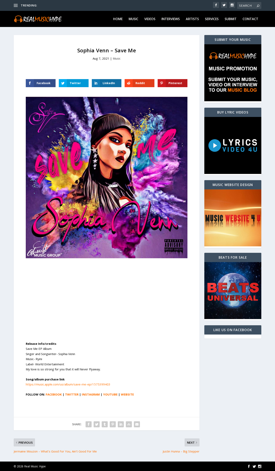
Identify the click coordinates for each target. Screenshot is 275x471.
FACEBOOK (54, 394)
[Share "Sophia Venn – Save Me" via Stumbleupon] (129, 424)
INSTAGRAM (91, 394)
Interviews (170, 19)
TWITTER (72, 394)
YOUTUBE (110, 394)
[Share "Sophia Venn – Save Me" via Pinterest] (113, 424)
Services (212, 19)
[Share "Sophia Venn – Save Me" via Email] (137, 424)
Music (133, 19)
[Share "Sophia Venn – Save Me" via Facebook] (89, 424)
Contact (250, 19)
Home (118, 19)
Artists (192, 19)
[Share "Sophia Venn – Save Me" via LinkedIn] (121, 424)
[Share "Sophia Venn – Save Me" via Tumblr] (105, 424)
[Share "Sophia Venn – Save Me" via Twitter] (97, 424)
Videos (149, 19)
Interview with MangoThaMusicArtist (62, 5)
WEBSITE (127, 394)
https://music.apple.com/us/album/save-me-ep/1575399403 (68, 384)
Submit (231, 19)
